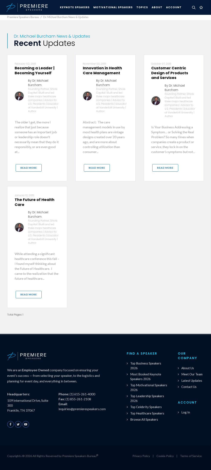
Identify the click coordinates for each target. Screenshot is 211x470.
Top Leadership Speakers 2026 (147, 398)
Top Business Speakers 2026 (145, 365)
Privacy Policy (141, 456)
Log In (185, 412)
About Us (187, 368)
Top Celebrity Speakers (146, 407)
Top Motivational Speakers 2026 (148, 387)
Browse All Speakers (144, 419)
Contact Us (189, 387)
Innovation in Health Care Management (102, 70)
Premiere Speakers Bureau (23, 17)
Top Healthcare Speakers (147, 413)
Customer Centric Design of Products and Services (169, 72)
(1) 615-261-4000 (82, 394)
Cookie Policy (165, 456)
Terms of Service (191, 456)
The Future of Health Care (34, 202)
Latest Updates (191, 380)
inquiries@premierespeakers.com (82, 409)
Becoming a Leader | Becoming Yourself (34, 70)
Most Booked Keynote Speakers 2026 (145, 376)
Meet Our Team (192, 374)
